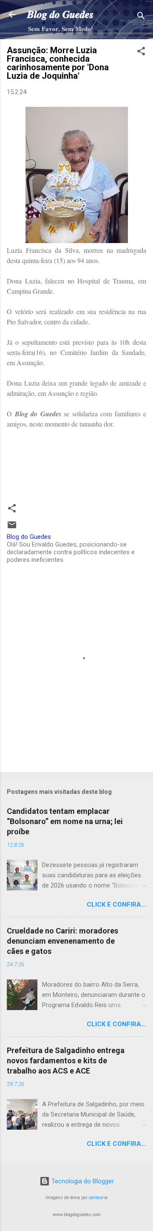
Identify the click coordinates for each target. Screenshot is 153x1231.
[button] (141, 52)
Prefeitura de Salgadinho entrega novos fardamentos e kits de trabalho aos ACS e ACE (66, 1060)
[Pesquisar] (141, 17)
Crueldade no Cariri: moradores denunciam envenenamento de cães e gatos (62, 941)
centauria (98, 1197)
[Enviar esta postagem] (12, 528)
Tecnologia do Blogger (82, 1181)
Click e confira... (116, 904)
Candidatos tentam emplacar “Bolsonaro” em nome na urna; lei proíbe (65, 821)
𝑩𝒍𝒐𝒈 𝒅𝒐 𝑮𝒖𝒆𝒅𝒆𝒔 (60, 14)
